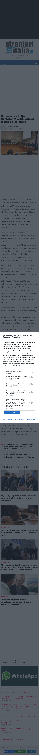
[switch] (31, 377)
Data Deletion (7, 419)
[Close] (35, 336)
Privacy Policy (31, 419)
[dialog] (19, 377)
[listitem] (19, 372)
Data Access (19, 419)
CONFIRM (12, 412)
